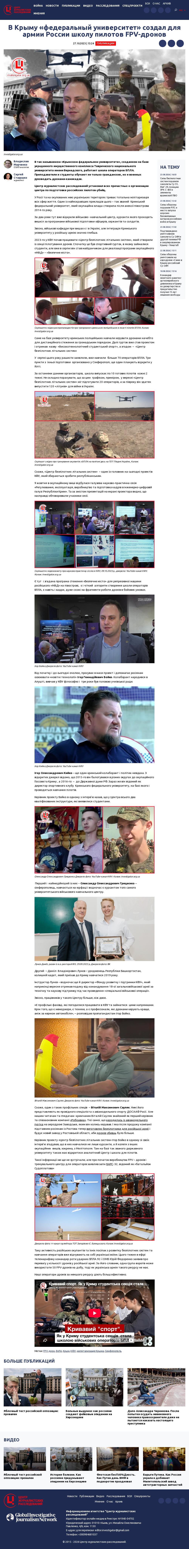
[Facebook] (162, 43)
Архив (167, 3)
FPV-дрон (49, 1351)
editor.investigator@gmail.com (112, 1530)
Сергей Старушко (20, 176)
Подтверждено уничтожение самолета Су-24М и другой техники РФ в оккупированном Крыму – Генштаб (170, 238)
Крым (66, 1351)
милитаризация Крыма (90, 1351)
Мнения (39, 13)
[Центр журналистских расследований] (18, 10)
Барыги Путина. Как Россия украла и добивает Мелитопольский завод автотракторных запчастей (162, 1479)
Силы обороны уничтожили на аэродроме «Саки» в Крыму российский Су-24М (171, 260)
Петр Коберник (85, 1398)
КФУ (73, 1351)
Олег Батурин (147, 1398)
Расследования (107, 5)
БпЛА (59, 1351)
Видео (88, 5)
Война (38, 5)
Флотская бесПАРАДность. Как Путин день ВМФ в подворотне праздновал (116, 1478)
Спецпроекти (132, 5)
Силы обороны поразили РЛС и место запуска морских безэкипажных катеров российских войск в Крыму (171, 213)
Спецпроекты (142, 1496)
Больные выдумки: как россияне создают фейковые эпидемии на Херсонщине (89, 1414)
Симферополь (113, 1351)
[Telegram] (180, 43)
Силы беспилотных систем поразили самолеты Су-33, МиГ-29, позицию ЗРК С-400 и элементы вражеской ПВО (170, 186)
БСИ (147, 3)
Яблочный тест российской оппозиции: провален (23, 1476)
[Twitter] (171, 43)
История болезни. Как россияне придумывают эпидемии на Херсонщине (68, 1478)
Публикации (71, 5)
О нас (156, 3)
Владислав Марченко (21, 163)
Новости (52, 5)
